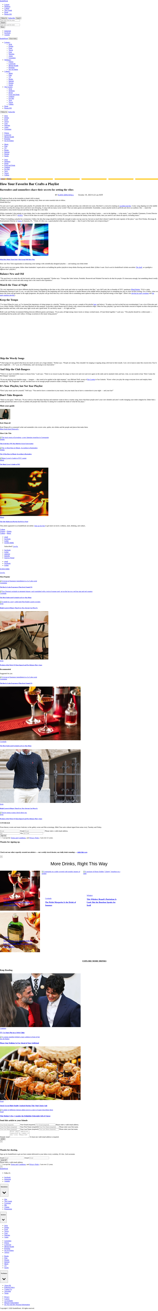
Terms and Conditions (18, 838)
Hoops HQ (8, 14)
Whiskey (90, 895)
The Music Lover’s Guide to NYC (10, 464)
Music (11, 73)
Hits (5, 1199)
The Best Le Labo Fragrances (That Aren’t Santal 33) (16, 587)
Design (11, 83)
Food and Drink (14, 94)
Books (11, 79)
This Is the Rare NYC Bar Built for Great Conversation (16, 443)
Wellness (7, 6)
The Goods (8, 10)
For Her (11, 98)
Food (10, 48)
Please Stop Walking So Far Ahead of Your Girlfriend (19, 1043)
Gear (10, 52)
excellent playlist (125, 206)
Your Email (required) (27, 1125)
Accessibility (8, 1301)
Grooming (12, 58)
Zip (21, 833)
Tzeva (20, 221)
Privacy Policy (34, 838)
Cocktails (3, 593)
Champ (6, 1207)
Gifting (11, 104)
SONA (20, 215)
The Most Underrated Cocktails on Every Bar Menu (15, 597)
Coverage (7, 1203)
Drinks (11, 46)
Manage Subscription (11, 1303)
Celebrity (3, 1028)
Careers (6, 1299)
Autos (11, 56)
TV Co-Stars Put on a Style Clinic (12, 1033)
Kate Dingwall (66, 195)
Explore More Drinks (94, 961)
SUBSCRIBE (9, 543)
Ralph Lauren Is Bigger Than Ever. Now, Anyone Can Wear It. (19, 608)
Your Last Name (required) (29, 1129)
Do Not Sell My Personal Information (17, 1305)
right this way (82, 852)
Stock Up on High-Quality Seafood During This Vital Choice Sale (23, 1106)
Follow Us (4, 18)
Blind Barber (135, 289)
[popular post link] (18, 581)
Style (10, 44)
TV (10, 77)
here (95, 304)
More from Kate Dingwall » (9, 429)
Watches (11, 54)
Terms (6, 1293)
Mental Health (13, 65)
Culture (6, 8)
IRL (5, 1205)
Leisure (6, 4)
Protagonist (8, 1209)
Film (10, 75)
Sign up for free (39, 526)
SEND (3, 1139)
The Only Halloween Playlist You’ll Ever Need (14, 521)
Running (12, 67)
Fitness (11, 62)
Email (22, 831)
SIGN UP (4, 1160)
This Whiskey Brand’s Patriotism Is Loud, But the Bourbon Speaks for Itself (102, 902)
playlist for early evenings (140, 293)
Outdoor (11, 96)
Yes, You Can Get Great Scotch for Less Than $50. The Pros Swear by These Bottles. (17, 944)
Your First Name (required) (29, 1127)
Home (11, 93)
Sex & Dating (13, 69)
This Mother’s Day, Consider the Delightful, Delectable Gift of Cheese (25, 1116)
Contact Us (8, 1289)
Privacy (6, 1297)
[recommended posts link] (20, 891)
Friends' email (4, 1137)
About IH (7, 1285)
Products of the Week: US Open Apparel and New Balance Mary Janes (21, 665)
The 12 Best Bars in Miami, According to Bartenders (16, 454)
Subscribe (11, 18)
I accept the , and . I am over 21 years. (28, 838)
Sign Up (3, 835)
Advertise (7, 1291)
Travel (11, 50)
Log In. (15, 546)
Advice (6, 1252)
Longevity (12, 64)
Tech (10, 100)
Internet (11, 81)
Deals (6, 12)
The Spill (139, 267)
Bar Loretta (91, 379)
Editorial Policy (9, 1287)
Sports (11, 85)
